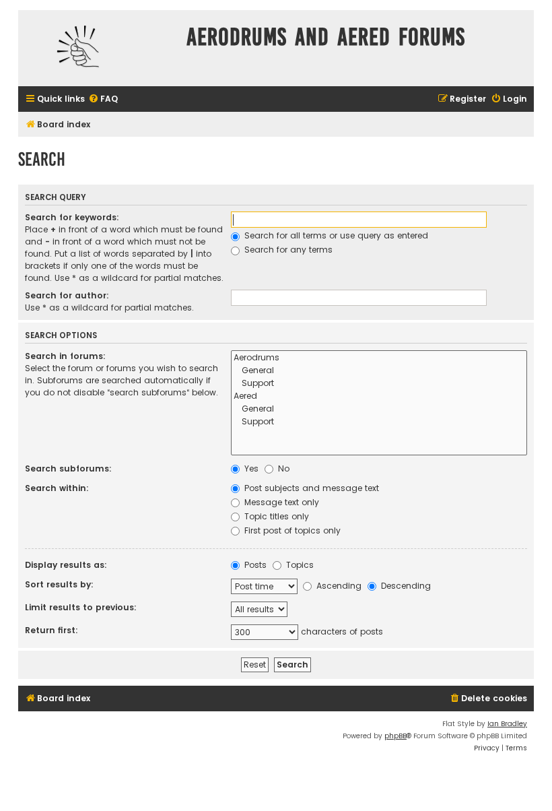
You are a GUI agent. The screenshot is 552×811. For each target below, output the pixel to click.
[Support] (379, 383)
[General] (379, 370)
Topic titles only (275, 516)
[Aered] (379, 396)
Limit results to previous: (81, 607)
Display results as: (66, 565)
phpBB (395, 736)
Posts (254, 565)
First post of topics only (291, 530)
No (282, 468)
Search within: (57, 488)
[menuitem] (103, 99)
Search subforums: (68, 468)
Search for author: (67, 295)
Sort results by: (59, 584)
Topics (298, 565)
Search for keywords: (72, 217)
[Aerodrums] (379, 358)
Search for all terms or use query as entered (335, 235)
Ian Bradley (507, 724)
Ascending (337, 585)
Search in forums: (65, 356)
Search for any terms (287, 249)
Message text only (280, 502)
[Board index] (99, 48)
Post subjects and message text (310, 488)
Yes (250, 468)
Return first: (51, 630)
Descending (404, 585)
